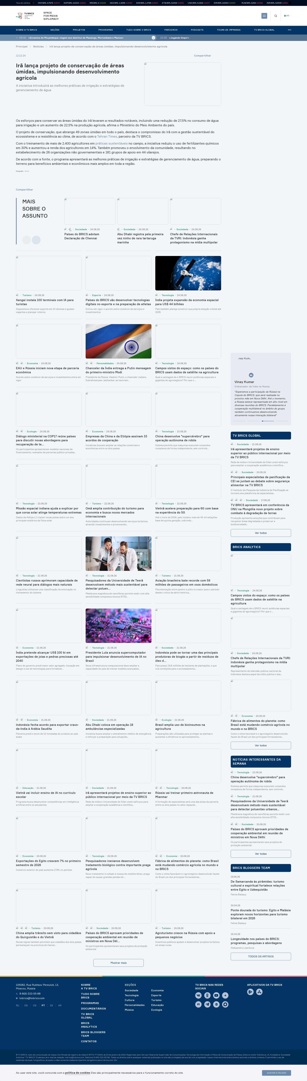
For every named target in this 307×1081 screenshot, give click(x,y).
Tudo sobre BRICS (90, 995)
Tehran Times (107, 136)
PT (43, 1005)
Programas (90, 1003)
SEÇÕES (130, 984)
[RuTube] (198, 1004)
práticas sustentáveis (111, 143)
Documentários (93, 1008)
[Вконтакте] (198, 995)
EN (26, 1005)
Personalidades (135, 1005)
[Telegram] (207, 1004)
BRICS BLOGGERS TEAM (93, 1034)
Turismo (156, 1000)
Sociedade (131, 990)
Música (129, 1009)
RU (17, 1005)
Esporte (156, 995)
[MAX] (225, 1004)
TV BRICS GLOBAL (87, 1016)
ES (51, 1005)
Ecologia (156, 1009)
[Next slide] (36, 240)
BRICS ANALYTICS (89, 1025)
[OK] (207, 995)
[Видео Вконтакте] (216, 1004)
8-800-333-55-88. (102, 1057)
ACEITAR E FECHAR (276, 1073)
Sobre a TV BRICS (89, 986)
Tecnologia (132, 995)
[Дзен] (225, 995)
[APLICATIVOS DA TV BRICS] (250, 992)
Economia (157, 990)
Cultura (129, 1000)
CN (34, 1005)
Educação (157, 1005)
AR (59, 1005)
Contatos (89, 1041)
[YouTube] (216, 995)
